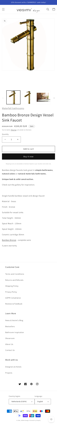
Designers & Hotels (13, 367)
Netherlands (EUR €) (19, 401)
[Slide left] (3, 98)
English (40, 401)
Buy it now (28, 156)
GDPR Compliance (13, 298)
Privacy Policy (11, 292)
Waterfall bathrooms (13, 108)
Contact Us (10, 350)
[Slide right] (54, 98)
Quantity (5, 134)
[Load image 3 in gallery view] (43, 97)
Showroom (10, 338)
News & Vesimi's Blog (14, 320)
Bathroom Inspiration (14, 332)
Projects (8, 373)
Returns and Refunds (14, 280)
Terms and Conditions (14, 274)
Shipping (13, 130)
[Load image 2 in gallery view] (28, 97)
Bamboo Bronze (9, 240)
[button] (3, 9)
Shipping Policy (11, 286)
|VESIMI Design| (25, 420)
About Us (9, 344)
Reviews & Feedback (13, 304)
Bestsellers (10, 326)
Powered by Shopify (35, 420)
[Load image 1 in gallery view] (13, 97)
